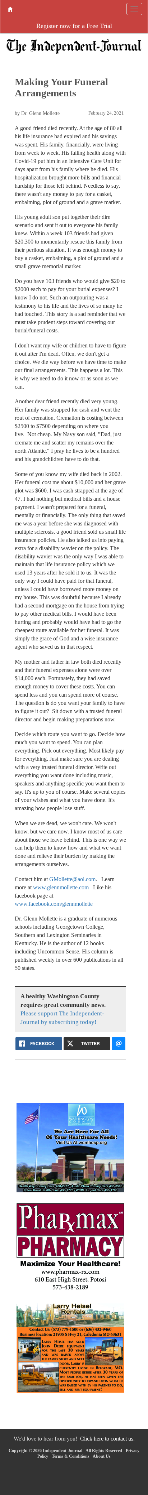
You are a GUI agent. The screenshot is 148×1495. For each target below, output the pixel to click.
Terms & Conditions (70, 1456)
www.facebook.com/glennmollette (54, 904)
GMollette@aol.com (72, 879)
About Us (102, 1456)
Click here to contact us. (107, 1439)
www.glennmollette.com (61, 887)
